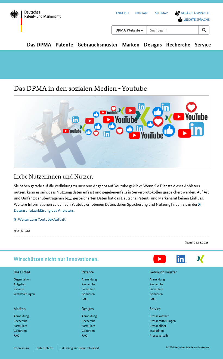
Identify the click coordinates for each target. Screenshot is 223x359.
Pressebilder (158, 325)
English (122, 12)
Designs (88, 308)
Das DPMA (22, 271)
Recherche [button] (178, 44)
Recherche (88, 283)
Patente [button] (64, 44)
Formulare (88, 288)
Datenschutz (44, 347)
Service (155, 308)
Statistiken (157, 330)
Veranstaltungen (24, 293)
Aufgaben (20, 283)
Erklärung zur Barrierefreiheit (79, 347)
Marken (20, 308)
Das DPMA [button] (39, 44)
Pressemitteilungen (163, 320)
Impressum (21, 347)
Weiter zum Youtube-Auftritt (41, 219)
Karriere (19, 288)
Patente (88, 271)
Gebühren (88, 293)
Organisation (22, 279)
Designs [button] (153, 44)
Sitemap (161, 12)
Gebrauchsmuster (163, 271)
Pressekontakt (159, 315)
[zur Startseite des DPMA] (40, 24)
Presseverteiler (160, 335)
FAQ (85, 298)
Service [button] (203, 44)
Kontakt (142, 12)
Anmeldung (89, 279)
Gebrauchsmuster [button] (98, 44)
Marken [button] (131, 44)
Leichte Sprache (196, 19)
